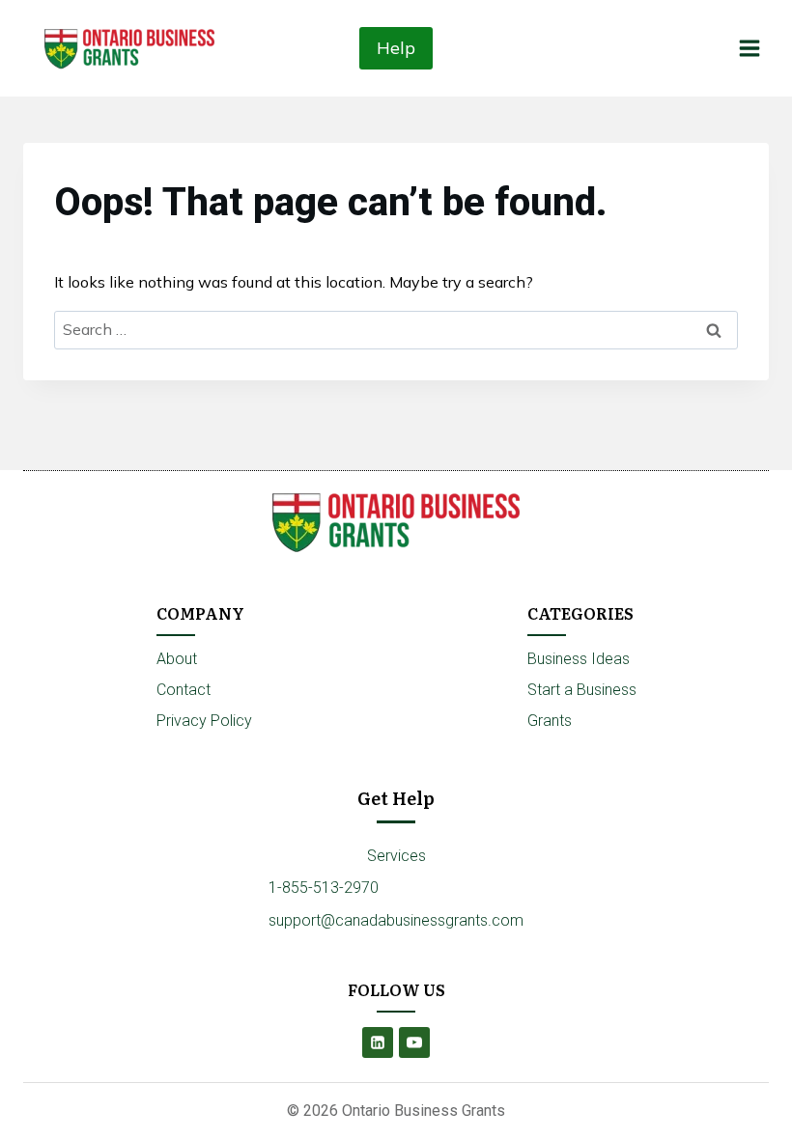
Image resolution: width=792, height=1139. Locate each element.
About (176, 659)
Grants (549, 720)
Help (396, 48)
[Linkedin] (377, 1042)
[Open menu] (749, 48)
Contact (183, 690)
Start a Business (581, 690)
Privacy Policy (204, 720)
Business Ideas (578, 659)
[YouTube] (414, 1042)
